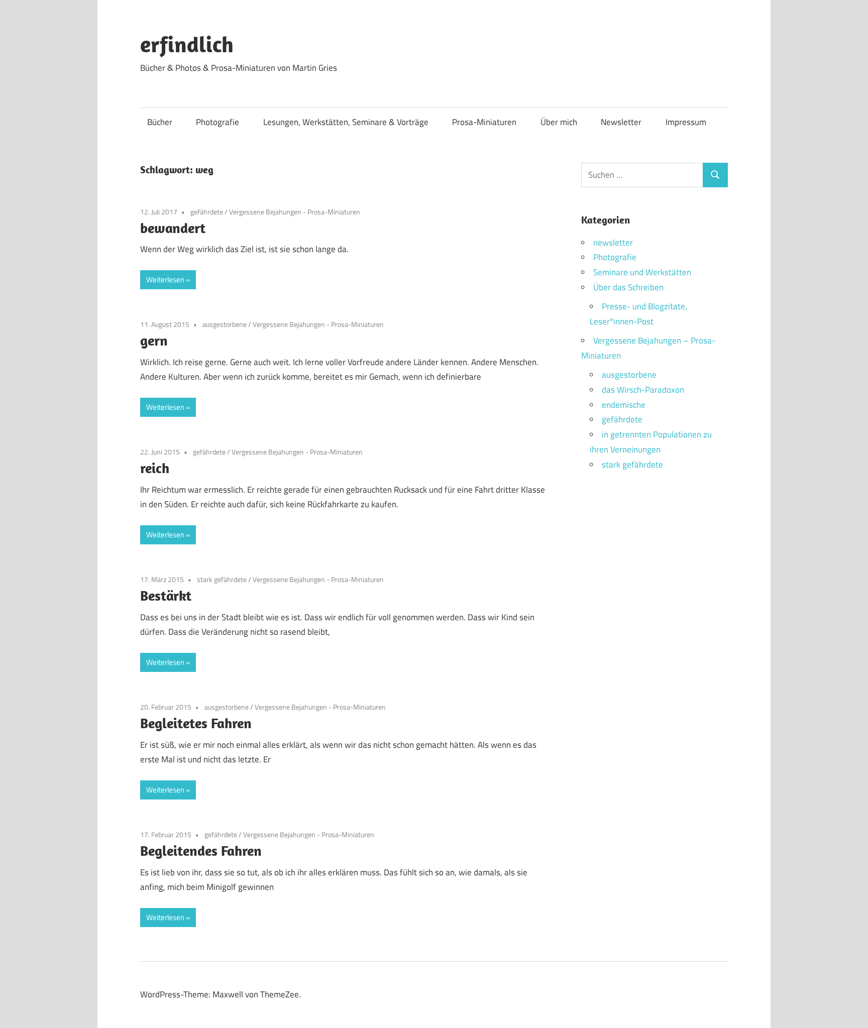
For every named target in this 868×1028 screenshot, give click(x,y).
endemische (623, 404)
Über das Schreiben (628, 287)
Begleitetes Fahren (196, 723)
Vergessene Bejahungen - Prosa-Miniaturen (294, 211)
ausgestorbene (224, 324)
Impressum (686, 122)
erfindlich (187, 44)
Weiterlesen (165, 279)
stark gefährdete (222, 579)
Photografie (217, 122)
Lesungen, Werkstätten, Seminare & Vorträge (345, 122)
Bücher (159, 122)
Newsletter (621, 122)
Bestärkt (165, 595)
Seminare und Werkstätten (642, 272)
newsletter (613, 242)
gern (154, 340)
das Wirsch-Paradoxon (643, 389)
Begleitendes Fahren (201, 850)
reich (154, 468)
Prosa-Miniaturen (484, 122)
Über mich (558, 122)
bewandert (172, 228)
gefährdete (206, 211)
